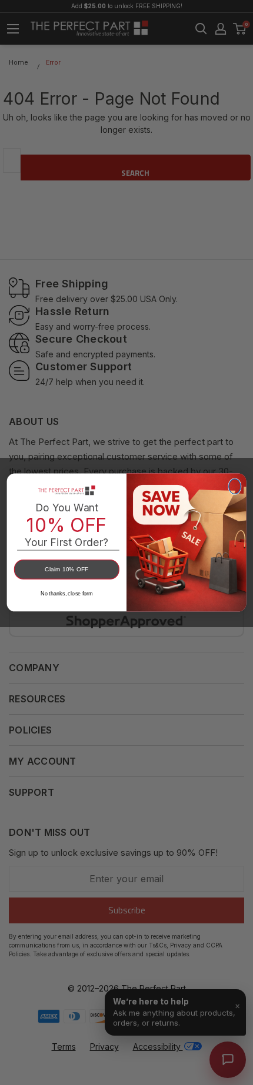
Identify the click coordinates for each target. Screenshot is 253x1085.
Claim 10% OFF (66, 569)
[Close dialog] (235, 486)
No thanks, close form (67, 594)
